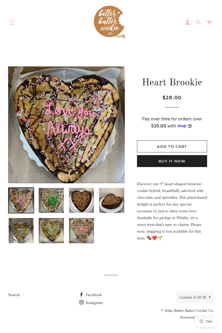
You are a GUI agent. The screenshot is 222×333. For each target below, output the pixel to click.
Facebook (93, 294)
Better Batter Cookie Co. (194, 310)
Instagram (94, 302)
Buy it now (172, 161)
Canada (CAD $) (192, 297)
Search (14, 294)
